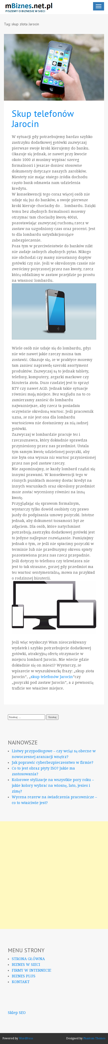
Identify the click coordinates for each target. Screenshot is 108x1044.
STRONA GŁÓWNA (28, 959)
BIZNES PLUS (23, 976)
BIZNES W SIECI (26, 964)
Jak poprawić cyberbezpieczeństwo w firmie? (52, 762)
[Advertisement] (54, 875)
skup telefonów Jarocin (52, 677)
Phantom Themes (94, 1038)
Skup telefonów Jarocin (43, 118)
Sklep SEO (17, 1013)
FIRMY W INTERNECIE (31, 970)
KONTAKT (21, 982)
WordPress (26, 1038)
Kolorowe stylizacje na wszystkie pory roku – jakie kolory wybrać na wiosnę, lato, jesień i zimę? (53, 785)
